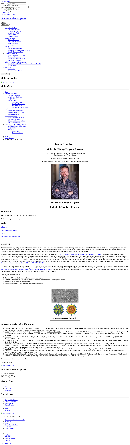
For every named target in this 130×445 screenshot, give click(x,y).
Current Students (10, 38)
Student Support (13, 36)
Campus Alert (5, 12)
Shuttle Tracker (9, 405)
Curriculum (11, 45)
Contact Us (8, 67)
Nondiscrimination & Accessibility (15, 420)
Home (6, 92)
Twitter (3, 233)
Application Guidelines (15, 31)
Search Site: (4, 3)
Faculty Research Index (15, 48)
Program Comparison (14, 57)
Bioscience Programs (11, 53)
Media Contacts (9, 428)
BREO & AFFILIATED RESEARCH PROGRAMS (24, 64)
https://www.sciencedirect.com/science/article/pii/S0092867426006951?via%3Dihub (26, 269)
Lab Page (3, 227)
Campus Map (9, 403)
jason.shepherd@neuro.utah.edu (10, 236)
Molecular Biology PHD (15, 60)
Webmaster (8, 390)
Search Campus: (6, 7)
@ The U (7, 410)
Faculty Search (9, 138)
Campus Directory (10, 401)
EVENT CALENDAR (15, 70)
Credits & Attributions (11, 425)
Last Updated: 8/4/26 (7, 443)
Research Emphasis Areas (16, 112)
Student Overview (13, 40)
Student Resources (17, 105)
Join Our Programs (14, 29)
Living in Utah (12, 35)
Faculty (7, 46)
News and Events (17, 133)
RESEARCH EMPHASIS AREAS (19, 50)
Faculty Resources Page (15, 52)
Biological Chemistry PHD (16, 58)
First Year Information (15, 41)
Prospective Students (11, 28)
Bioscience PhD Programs (13, 18)
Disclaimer (8, 421)
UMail (6, 408)
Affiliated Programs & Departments (15, 62)
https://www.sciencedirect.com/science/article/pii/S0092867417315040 (80, 254)
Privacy (7, 423)
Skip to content (5, 1)
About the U (8, 426)
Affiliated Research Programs (17, 126)
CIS (6, 406)
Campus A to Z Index (11, 400)
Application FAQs (13, 33)
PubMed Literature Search (9, 230)
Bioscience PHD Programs (16, 55)
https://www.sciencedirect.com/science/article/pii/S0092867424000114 (22, 263)
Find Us (7, 386)
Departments (12, 65)
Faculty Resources (13, 114)
